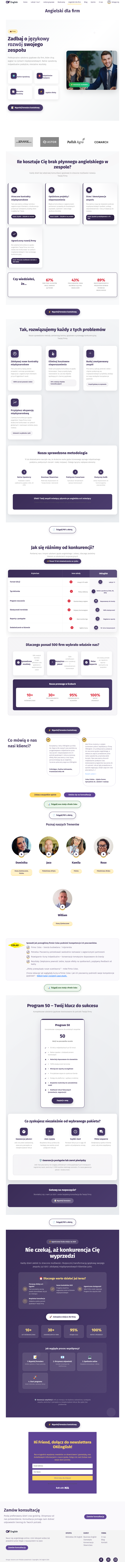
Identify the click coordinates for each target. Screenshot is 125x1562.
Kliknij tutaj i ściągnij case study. (52, 976)
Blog (85, 2)
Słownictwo (87, 1545)
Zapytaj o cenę (62, 1100)
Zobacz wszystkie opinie (45, 795)
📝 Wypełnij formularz (62, 1201)
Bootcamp (61, 2)
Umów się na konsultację (79, 795)
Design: (12, 1560)
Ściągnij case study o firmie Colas (62, 804)
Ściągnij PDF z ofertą (62, 529)
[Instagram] (115, 1560)
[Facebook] (101, 1560)
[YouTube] (108, 1560)
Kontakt (104, 1542)
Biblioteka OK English (74, 1537)
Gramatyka (87, 1540)
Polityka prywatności (25, 1560)
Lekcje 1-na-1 (35, 2)
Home (25, 2)
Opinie (93, 2)
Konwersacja (88, 1542)
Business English (90, 1537)
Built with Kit (62, 1488)
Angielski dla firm (74, 2)
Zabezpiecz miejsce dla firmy (62, 1317)
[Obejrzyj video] (21, 858)
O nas (101, 2)
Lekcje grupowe (48, 2)
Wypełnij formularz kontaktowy (25, 107)
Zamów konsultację (95, 1516)
